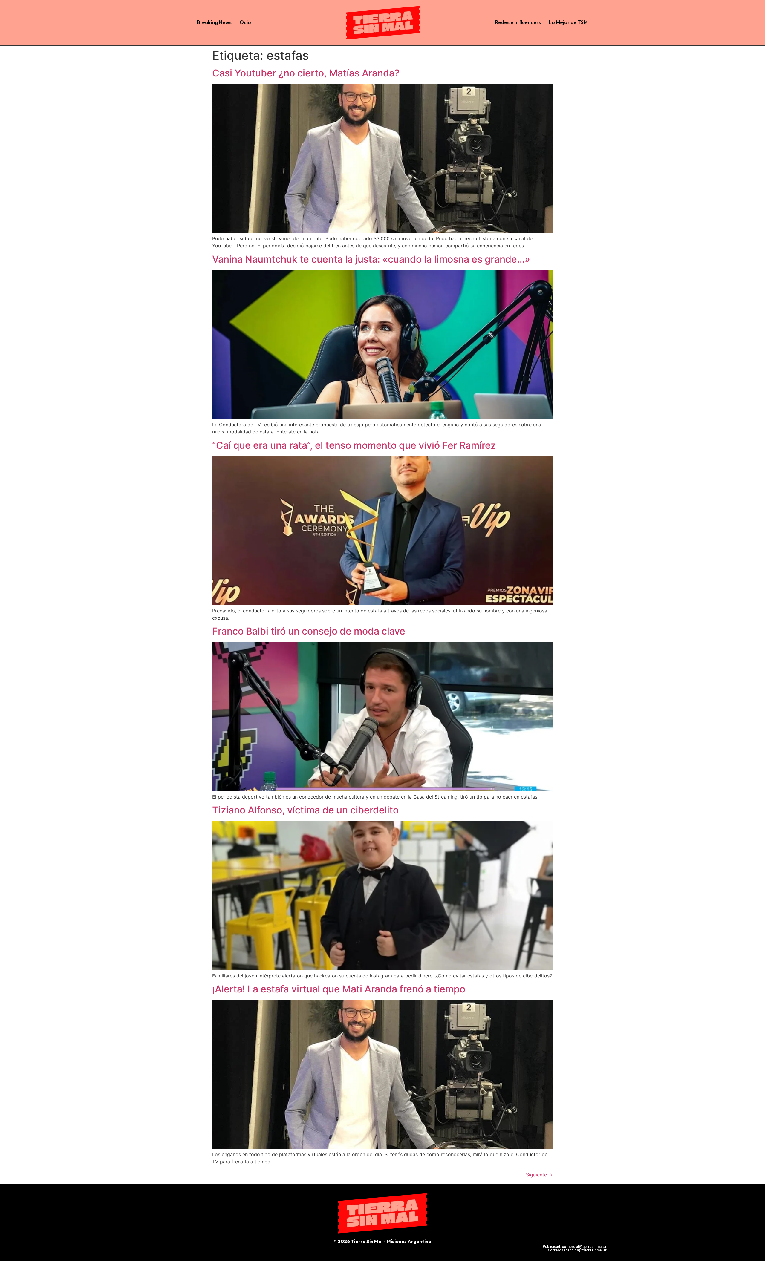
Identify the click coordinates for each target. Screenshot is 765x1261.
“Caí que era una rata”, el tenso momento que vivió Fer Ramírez (354, 445)
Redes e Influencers (518, 22)
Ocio (245, 22)
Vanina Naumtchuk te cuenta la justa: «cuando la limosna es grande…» (371, 259)
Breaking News (214, 22)
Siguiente (539, 1175)
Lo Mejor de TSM (568, 22)
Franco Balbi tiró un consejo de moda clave (308, 631)
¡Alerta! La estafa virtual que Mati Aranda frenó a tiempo (338, 989)
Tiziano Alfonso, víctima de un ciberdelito (305, 810)
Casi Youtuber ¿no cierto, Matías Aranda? (306, 73)
